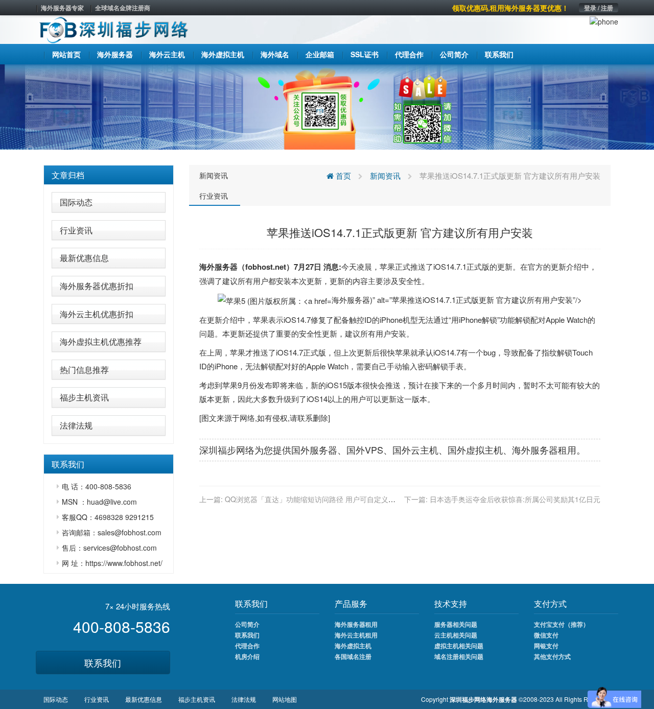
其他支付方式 (552, 656)
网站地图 (284, 699)
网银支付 (546, 645)
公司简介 (247, 624)
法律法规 (76, 425)
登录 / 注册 (598, 7)
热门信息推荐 (84, 369)
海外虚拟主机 (353, 645)
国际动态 (76, 202)
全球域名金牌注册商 (122, 7)
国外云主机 (415, 449)
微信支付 (546, 635)
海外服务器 (218, 266)
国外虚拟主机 (475, 449)
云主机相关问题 (455, 635)
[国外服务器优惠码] (327, 106)
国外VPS (364, 449)
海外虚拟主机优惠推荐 (101, 341)
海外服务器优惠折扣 (96, 286)
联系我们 (102, 662)
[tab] (108, 175)
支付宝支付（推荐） (561, 624)
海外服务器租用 (356, 624)
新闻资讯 (213, 175)
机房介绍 (247, 656)
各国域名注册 (353, 656)
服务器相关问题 (455, 624)
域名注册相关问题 (458, 656)
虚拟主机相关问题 (458, 645)
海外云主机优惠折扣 (96, 314)
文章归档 (68, 175)
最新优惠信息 (84, 258)
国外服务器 (314, 449)
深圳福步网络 (226, 449)
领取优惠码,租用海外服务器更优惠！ (510, 8)
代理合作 (247, 645)
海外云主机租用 (356, 635)
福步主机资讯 (84, 397)
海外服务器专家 (62, 7)
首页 (342, 175)
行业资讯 (76, 230)
